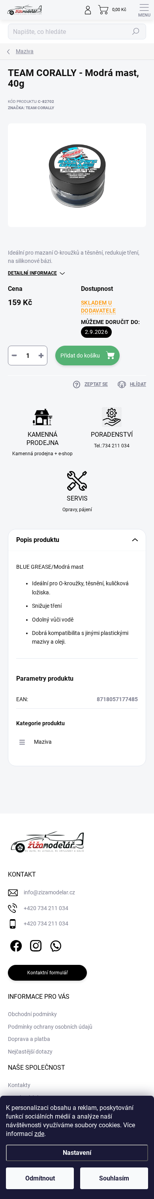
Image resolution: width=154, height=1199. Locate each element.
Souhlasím (114, 1178)
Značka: (31, 108)
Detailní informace (32, 273)
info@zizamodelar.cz (49, 892)
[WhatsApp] (54, 944)
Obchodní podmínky (32, 1014)
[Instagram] (34, 944)
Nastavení (77, 1152)
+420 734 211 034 (46, 908)
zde (39, 1134)
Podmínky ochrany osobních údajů (50, 1027)
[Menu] (144, 10)
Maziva (43, 742)
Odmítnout (40, 1178)
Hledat (136, 31)
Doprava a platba (29, 1039)
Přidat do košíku (80, 355)
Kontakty (19, 1085)
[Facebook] (15, 944)
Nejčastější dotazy (30, 1051)
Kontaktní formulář (47, 973)
